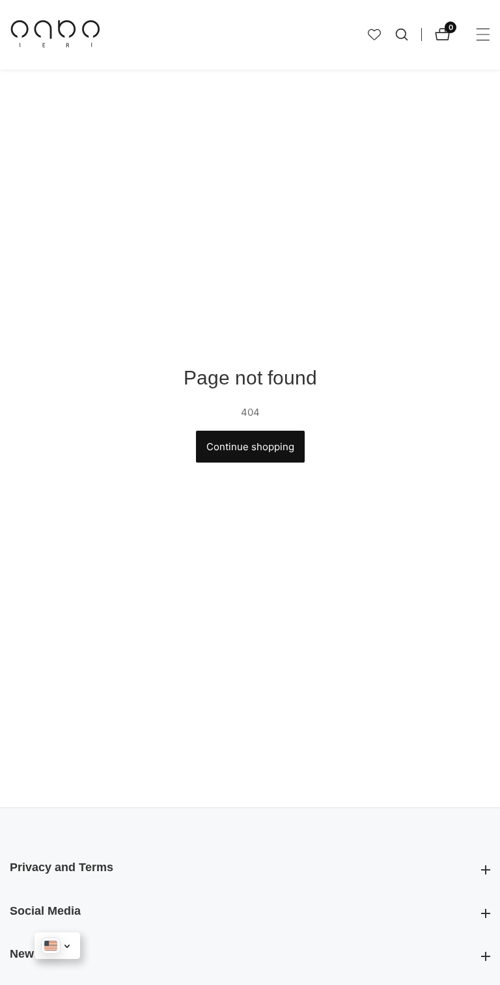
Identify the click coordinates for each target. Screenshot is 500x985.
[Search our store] (408, 34)
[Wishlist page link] (374, 34)
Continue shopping (250, 446)
